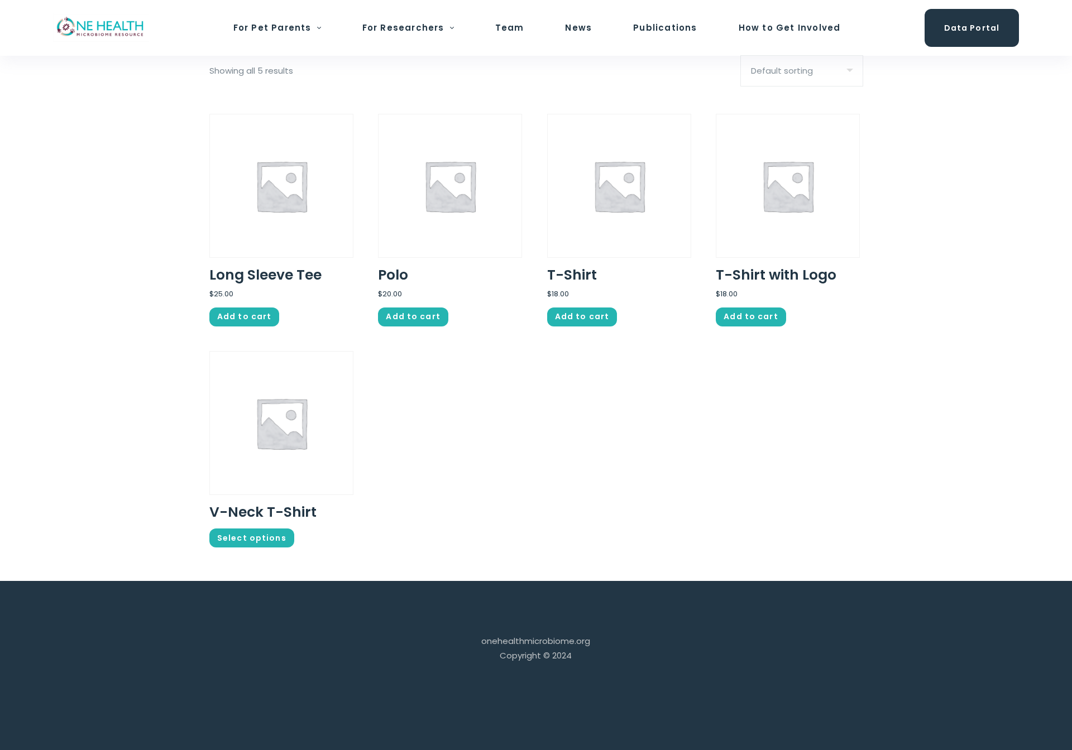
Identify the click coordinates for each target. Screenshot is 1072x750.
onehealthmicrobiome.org (535, 641)
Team (509, 27)
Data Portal (971, 27)
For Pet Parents (272, 27)
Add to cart (244, 316)
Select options (251, 538)
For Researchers (403, 27)
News (578, 27)
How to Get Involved (790, 27)
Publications (665, 27)
